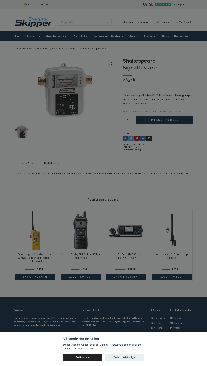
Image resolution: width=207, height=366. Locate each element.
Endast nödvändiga (124, 357)
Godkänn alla (83, 357)
